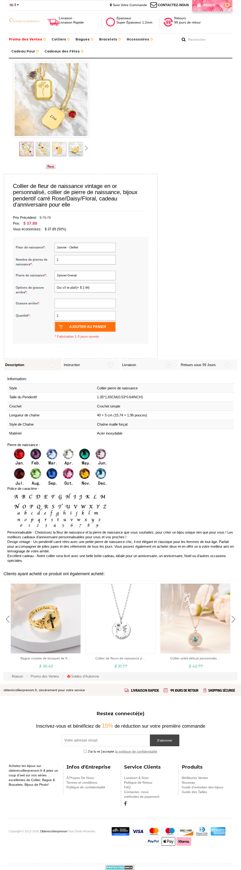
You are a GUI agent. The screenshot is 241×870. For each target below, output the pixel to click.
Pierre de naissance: (32, 275)
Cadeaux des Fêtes (62, 51)
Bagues (83, 39)
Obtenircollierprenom (53, 831)
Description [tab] (14, 365)
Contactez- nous (136, 792)
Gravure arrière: (28, 303)
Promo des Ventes (26, 39)
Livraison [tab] (129, 365)
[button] (8, 619)
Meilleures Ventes (195, 778)
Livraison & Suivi (136, 778)
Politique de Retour (138, 782)
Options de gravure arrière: (30, 290)
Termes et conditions (81, 782)
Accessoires (138, 39)
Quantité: (23, 315)
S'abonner (164, 740)
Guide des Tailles (194, 792)
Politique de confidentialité (85, 787)
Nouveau (188, 782)
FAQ (127, 787)
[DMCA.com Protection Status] (119, 867)
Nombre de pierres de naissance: (31, 262)
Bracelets (108, 39)
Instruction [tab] (72, 365)
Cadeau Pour (23, 51)
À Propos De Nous (80, 778)
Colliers (59, 39)
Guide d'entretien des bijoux (202, 787)
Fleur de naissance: (31, 247)
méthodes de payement (141, 796)
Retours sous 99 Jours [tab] (198, 365)
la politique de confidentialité (136, 751)
